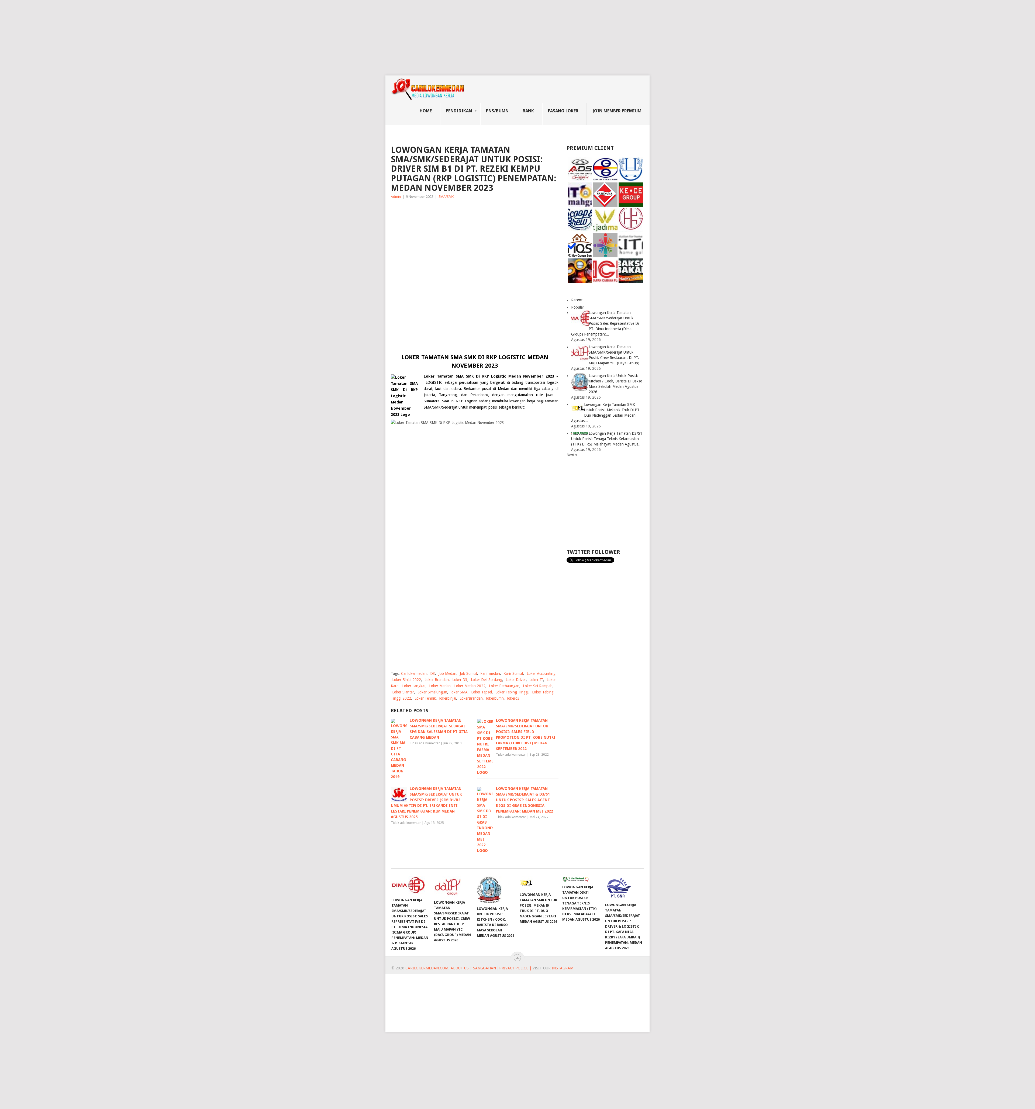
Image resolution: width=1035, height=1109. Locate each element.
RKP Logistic (465, 401)
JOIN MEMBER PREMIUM (616, 110)
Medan (503, 388)
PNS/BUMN (497, 110)
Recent (576, 300)
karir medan (490, 673)
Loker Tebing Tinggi (512, 692)
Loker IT (536, 680)
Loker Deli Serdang (486, 680)
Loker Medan (440, 686)
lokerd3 (513, 698)
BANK (528, 110)
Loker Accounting (541, 673)
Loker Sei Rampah (538, 686)
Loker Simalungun (432, 692)
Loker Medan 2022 (469, 686)
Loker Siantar (403, 692)
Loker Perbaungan (504, 686)
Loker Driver (516, 680)
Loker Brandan (437, 680)
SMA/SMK (446, 197)
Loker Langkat (414, 686)
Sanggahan (484, 968)
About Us (460, 968)
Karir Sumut (513, 673)
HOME (426, 110)
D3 (432, 673)
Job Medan (447, 673)
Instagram (562, 968)
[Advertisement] (161, 37)
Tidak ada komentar (425, 743)
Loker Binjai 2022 (406, 680)
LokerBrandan (471, 698)
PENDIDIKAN (459, 110)
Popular (577, 307)
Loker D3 (459, 680)
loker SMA (459, 692)
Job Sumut (468, 673)
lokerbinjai (447, 698)
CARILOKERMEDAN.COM (426, 968)
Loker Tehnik (425, 698)
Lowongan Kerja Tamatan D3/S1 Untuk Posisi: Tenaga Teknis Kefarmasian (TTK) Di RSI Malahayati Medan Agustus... (606, 438)
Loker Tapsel (481, 692)
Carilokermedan (414, 673)
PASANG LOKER (563, 110)
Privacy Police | (515, 968)
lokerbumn (495, 698)
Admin (396, 197)
